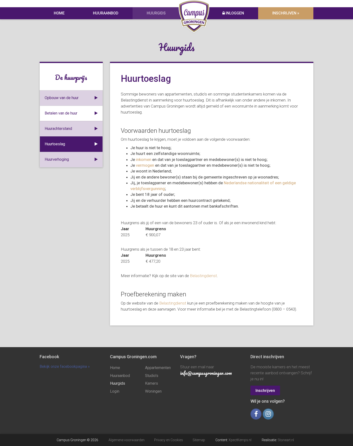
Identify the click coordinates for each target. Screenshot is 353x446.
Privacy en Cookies (168, 440)
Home (59, 13)
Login (114, 391)
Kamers (151, 383)
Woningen (153, 391)
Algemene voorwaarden (127, 440)
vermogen (145, 165)
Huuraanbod (105, 13)
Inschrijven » (285, 13)
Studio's (151, 375)
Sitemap (199, 440)
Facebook (49, 356)
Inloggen (234, 13)
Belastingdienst (203, 275)
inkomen (143, 159)
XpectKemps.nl (240, 440)
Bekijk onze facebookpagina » (65, 366)
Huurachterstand (58, 128)
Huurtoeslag (55, 144)
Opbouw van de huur (62, 98)
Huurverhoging (57, 159)
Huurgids (156, 13)
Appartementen (158, 367)
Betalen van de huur (61, 113)
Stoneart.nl (286, 440)
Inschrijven (265, 390)
